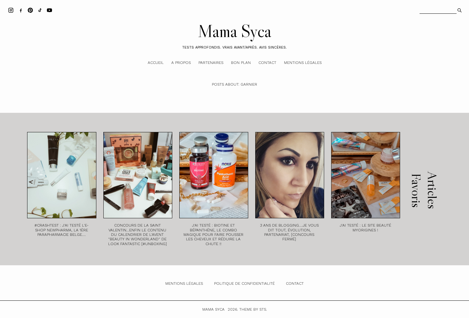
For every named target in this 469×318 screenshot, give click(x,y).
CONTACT (295, 283)
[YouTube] (49, 9)
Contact (267, 62)
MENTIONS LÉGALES (184, 283)
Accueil (156, 62)
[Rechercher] (459, 9)
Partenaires (210, 62)
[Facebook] (20, 9)
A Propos (181, 62)
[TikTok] (39, 9)
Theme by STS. (253, 309)
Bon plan (241, 62)
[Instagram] (11, 9)
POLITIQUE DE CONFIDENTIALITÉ (244, 283)
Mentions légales (303, 62)
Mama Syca (234, 31)
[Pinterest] (30, 9)
